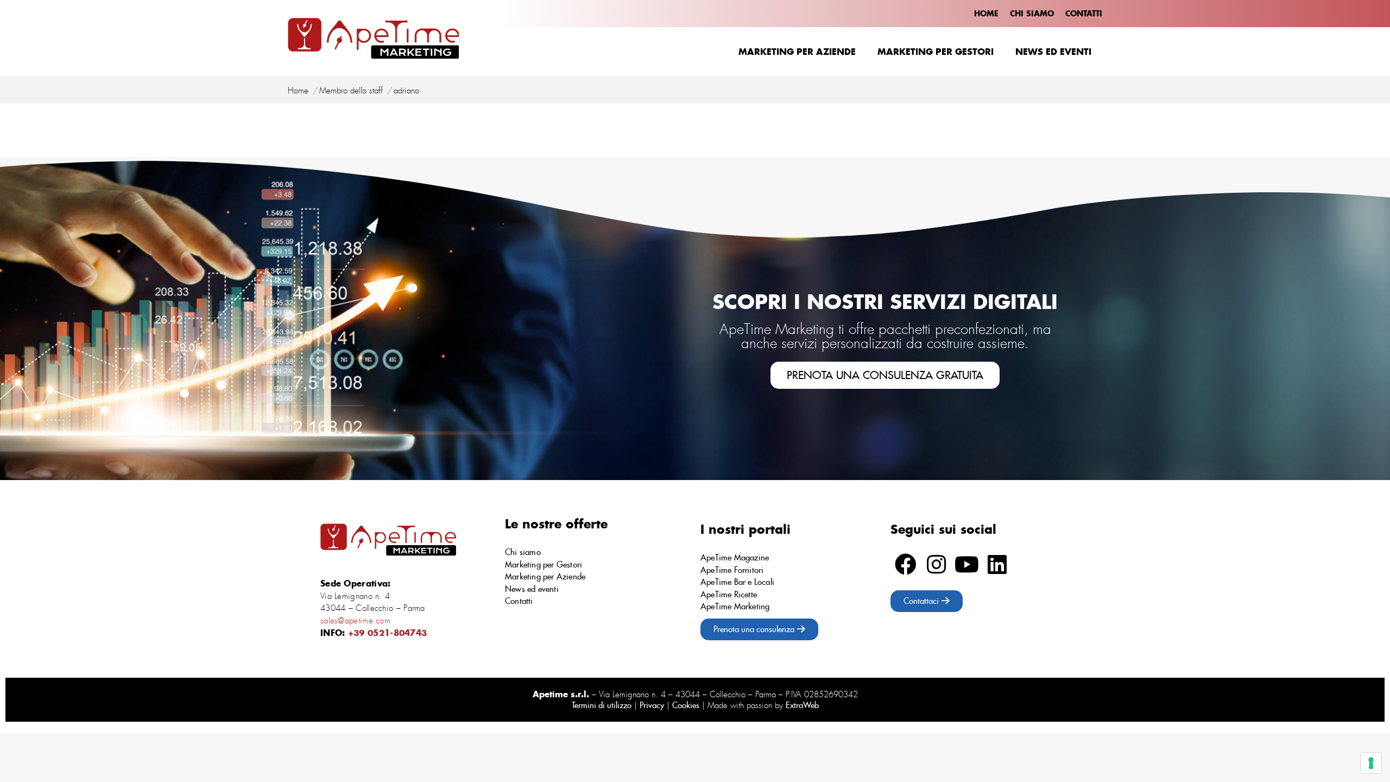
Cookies (685, 705)
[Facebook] (905, 564)
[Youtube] (966, 564)
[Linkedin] (997, 564)
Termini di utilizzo (601, 705)
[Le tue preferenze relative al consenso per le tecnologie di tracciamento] (1371, 763)
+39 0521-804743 (387, 632)
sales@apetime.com (355, 620)
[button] (885, 375)
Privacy (652, 705)
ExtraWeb (802, 705)
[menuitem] (986, 13)
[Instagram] (936, 564)
